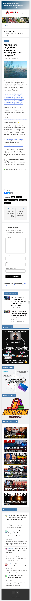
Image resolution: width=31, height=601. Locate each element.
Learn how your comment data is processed (15, 284)
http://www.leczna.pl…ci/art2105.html (13, 102)
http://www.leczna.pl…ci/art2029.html (13, 97)
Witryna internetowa (10, 268)
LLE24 (6, 58)
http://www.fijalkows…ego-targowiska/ (14, 139)
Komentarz (8, 237)
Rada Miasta (23, 200)
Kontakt (21, 5)
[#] (15, 20)
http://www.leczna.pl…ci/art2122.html (13, 104)
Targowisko (7, 203)
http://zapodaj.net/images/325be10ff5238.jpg (16, 119)
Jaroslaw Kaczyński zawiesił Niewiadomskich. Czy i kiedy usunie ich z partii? (16, 550)
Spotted (16, 5)
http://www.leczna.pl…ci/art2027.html (13, 96)
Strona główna (6, 3)
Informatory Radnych (8, 5)
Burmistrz (19, 197)
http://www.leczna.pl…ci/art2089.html (13, 101)
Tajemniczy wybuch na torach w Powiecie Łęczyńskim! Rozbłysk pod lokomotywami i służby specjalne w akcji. (18, 301)
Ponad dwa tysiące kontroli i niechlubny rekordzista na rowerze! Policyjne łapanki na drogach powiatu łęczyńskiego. (19, 315)
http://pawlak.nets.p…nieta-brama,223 (13, 146)
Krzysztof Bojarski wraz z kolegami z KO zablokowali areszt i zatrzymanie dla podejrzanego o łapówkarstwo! (16, 517)
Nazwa (7, 256)
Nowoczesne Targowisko (11, 200)
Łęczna (6, 41)
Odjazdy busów (15, 3)
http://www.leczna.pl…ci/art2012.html (13, 94)
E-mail (7, 262)
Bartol (12, 197)
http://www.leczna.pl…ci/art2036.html (14, 99)
